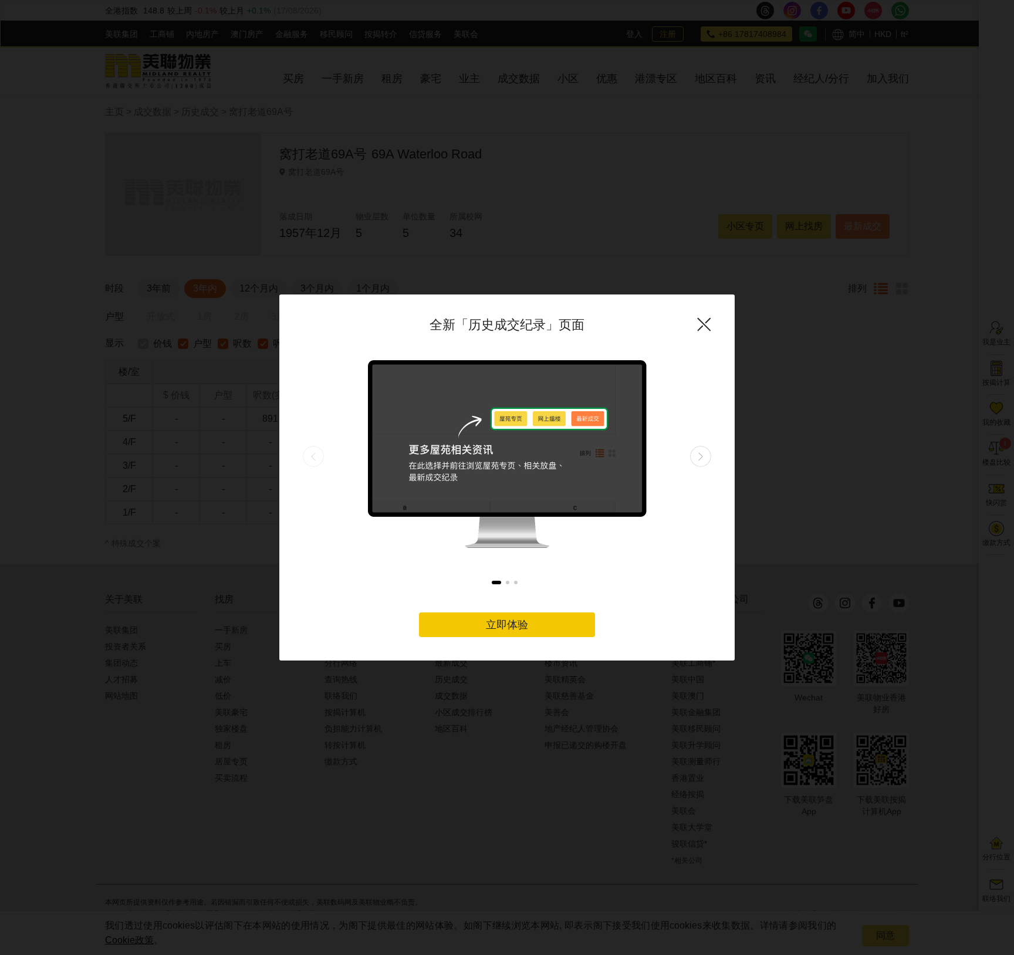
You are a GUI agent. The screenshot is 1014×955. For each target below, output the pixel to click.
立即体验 (507, 625)
